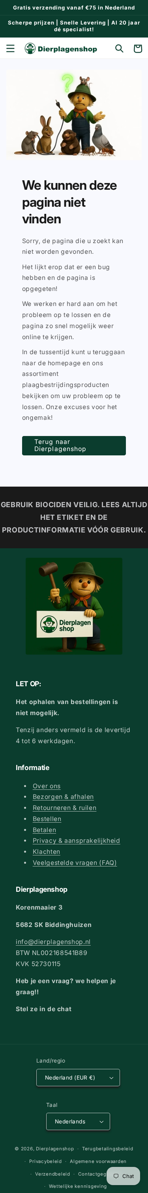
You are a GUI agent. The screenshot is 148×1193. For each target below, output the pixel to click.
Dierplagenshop (55, 1148)
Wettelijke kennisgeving (78, 1186)
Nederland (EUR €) (70, 1077)
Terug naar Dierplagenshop (60, 445)
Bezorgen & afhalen (63, 796)
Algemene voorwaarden (98, 1161)
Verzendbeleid (52, 1174)
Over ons (47, 786)
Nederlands (70, 1121)
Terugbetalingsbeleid (107, 1148)
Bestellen (47, 819)
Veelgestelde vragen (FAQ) (75, 862)
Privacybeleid (45, 1161)
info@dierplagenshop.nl (53, 942)
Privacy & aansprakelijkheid (76, 840)
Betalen (44, 830)
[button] (10, 49)
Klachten (46, 851)
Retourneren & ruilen (65, 808)
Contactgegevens (99, 1174)
